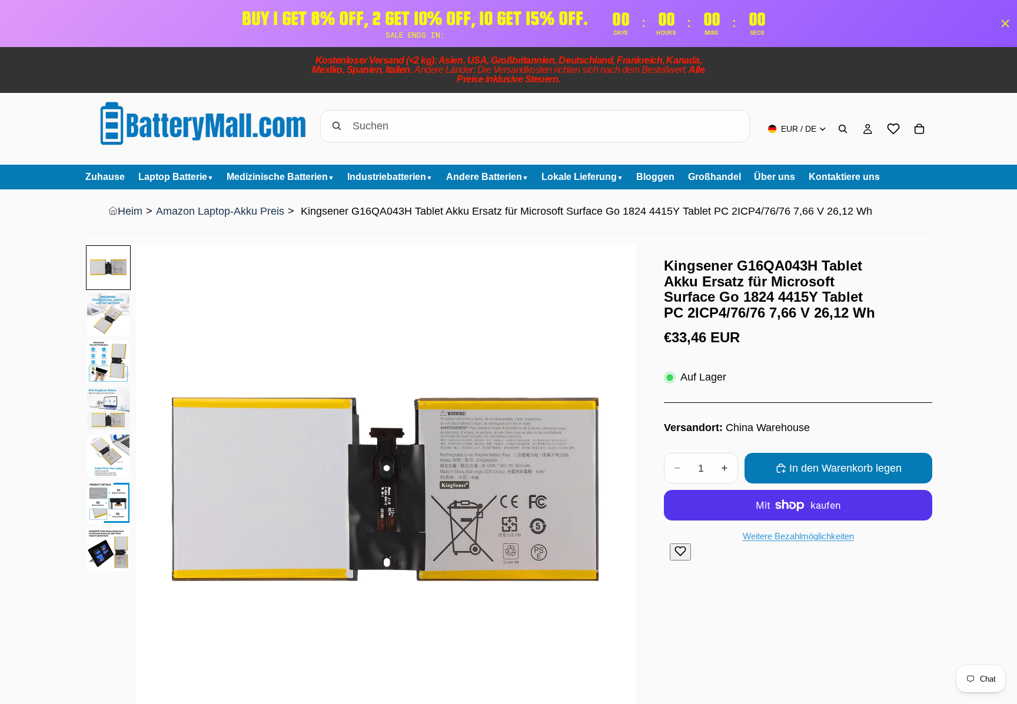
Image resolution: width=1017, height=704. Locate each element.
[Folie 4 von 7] (108, 409)
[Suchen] (843, 129)
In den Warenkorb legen (845, 468)
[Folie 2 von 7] (108, 314)
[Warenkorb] (919, 129)
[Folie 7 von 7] (108, 550)
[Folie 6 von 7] (108, 503)
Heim (130, 211)
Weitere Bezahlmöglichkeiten (798, 536)
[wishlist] (893, 129)
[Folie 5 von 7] (108, 456)
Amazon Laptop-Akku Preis (220, 211)
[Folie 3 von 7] (108, 362)
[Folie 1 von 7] (108, 267)
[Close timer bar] (1005, 23)
